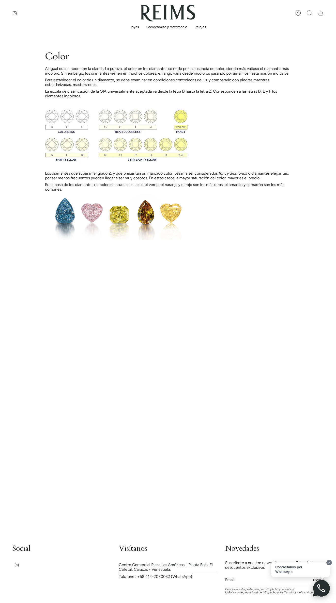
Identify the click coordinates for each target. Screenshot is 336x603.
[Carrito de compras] (320, 13)
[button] (134, 27)
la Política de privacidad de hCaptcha (250, 592)
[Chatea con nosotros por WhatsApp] (321, 588)
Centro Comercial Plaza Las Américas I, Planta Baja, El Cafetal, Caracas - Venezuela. (166, 567)
